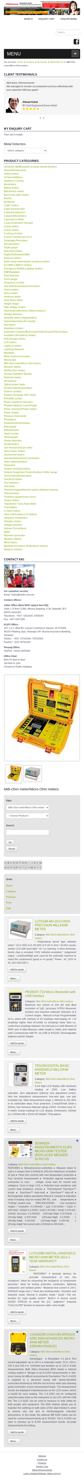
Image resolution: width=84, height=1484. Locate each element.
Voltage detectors (13, 525)
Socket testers (11, 444)
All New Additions (13, 177)
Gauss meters (11, 289)
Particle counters (13, 391)
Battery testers (11, 187)
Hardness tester (12, 296)
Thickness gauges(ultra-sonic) (20, 496)
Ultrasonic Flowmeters (16, 518)
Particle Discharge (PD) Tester (20, 395)
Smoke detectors (13, 440)
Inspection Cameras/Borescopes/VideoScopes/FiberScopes (35, 331)
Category (11, 891)
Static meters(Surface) (15, 461)
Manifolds (9, 352)
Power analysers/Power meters (20, 409)
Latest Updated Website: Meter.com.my (42, 1473)
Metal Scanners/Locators (17, 356)
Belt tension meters (14, 191)
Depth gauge (11, 247)
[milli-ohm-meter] (32, 773)
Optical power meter (14, 384)
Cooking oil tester (13, 233)
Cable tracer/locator (14, 209)
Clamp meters (11, 226)
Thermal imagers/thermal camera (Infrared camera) (31, 489)
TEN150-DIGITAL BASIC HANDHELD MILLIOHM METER (52, 1069)
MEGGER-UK (56, 62)
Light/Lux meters (12, 345)
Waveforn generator (14, 535)
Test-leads (9, 486)
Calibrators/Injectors (14, 212)
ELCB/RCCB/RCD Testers (18, 265)
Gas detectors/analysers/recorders (22, 286)
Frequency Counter (14, 282)
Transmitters (10, 507)
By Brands (42, 62)
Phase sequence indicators (18, 402)
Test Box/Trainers (13, 479)
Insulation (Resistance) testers (20, 335)
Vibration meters (12, 521)
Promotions (10, 419)
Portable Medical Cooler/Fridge (20, 405)
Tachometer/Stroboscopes (18, 475)
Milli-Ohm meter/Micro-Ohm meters (22, 363)
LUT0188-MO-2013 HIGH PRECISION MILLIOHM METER (52, 925)
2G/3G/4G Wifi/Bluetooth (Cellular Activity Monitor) (30, 166)
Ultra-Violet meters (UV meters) (20, 514)
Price (9, 902)
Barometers (10, 184)
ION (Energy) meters (15, 338)
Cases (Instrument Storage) (18, 223)
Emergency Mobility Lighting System (23, 268)
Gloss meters (11, 293)
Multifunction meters (14, 370)
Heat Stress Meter (13, 300)
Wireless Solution (13, 549)
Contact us (42, 1459)
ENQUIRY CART (46, 19)
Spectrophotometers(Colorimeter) (21, 458)
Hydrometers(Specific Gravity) (20, 321)
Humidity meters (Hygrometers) (20, 317)
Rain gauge (10, 426)
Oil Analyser (10, 381)
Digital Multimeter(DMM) (17, 254)
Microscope (10, 360)
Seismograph (11, 437)
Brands (8, 198)
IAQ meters (10, 324)
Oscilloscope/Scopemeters (18, 388)
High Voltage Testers (15, 307)
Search (28, 19)
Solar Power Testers (14, 451)
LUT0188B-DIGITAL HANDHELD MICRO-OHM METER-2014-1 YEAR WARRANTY (52, 1257)
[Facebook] (76, 42)
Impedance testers (13, 328)
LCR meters (10, 342)
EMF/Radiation (12, 272)
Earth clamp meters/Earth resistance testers (27, 261)
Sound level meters (14, 454)
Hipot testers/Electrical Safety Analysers (25, 310)
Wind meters (10, 542)
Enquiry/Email (69, 19)
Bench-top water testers (16, 194)
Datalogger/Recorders (16, 240)
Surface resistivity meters (17, 468)
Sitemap (42, 1456)
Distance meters (12, 258)
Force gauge (10, 279)
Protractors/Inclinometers (17, 423)
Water (7, 532)
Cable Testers (11, 205)
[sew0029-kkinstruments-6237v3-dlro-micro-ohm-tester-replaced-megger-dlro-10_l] (42, 717)
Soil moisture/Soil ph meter (18, 447)
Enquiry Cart (42, 1466)
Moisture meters (12, 367)
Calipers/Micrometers (15, 216)
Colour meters (11, 230)
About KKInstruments (15, 170)
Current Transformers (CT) (18, 237)
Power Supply (11, 412)
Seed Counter (11, 433)
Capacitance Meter (14, 219)
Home (20, 62)
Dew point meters (13, 251)
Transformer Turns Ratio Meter (20, 503)
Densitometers (11, 244)
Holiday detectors (13, 314)
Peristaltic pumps (13, 398)
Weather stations (13, 539)
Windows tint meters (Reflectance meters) (26, 546)
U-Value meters (12, 510)
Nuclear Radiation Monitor (18, 374)
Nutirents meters (12, 377)
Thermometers (11, 493)
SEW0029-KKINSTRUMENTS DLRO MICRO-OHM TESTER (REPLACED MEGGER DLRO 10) (53, 1151)
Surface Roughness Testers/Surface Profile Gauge (30, 472)
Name (9, 885)
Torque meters (11, 500)
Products (30, 62)
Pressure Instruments (15, 416)
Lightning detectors (14, 349)
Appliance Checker (14, 180)
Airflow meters (11, 173)
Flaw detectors (11, 275)
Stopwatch (9, 465)
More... (14, 978)
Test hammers (11, 482)
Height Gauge (11, 303)
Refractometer (11, 430)
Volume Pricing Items (15, 528)
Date (8, 908)
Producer (11, 897)
